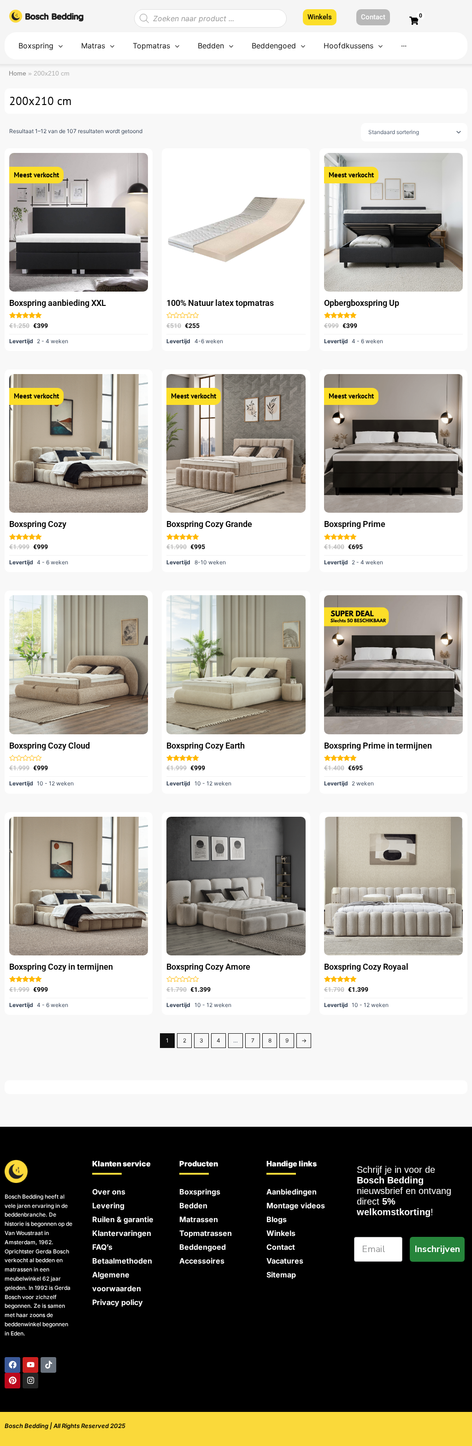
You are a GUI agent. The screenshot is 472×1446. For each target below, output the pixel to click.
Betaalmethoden (122, 1260)
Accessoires (201, 1260)
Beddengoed (202, 1247)
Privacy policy (117, 1302)
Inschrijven (437, 1249)
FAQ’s (102, 1247)
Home (17, 73)
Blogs (276, 1219)
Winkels (280, 1233)
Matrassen (198, 1219)
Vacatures (284, 1260)
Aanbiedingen (291, 1191)
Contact (280, 1247)
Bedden (193, 1205)
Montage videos (295, 1205)
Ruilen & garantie (122, 1219)
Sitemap (281, 1274)
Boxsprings (199, 1191)
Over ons (108, 1191)
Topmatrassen (205, 1233)
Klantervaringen (121, 1233)
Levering (108, 1205)
